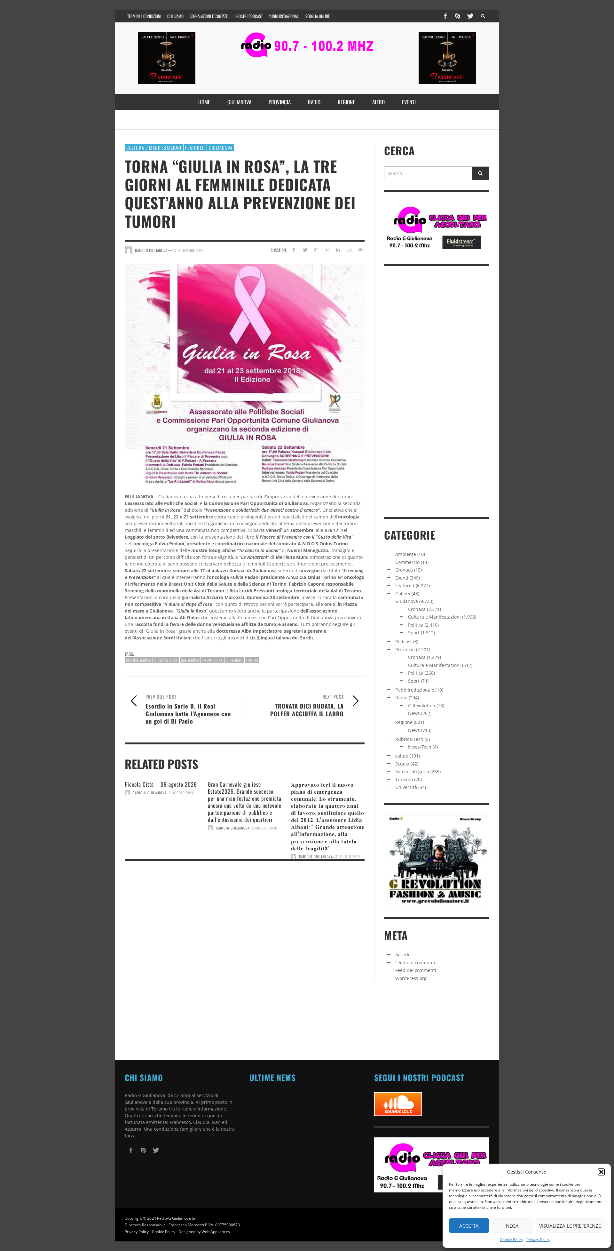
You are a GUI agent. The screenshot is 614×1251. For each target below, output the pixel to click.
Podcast (403, 641)
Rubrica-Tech (409, 739)
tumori (252, 660)
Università (406, 787)
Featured (195, 147)
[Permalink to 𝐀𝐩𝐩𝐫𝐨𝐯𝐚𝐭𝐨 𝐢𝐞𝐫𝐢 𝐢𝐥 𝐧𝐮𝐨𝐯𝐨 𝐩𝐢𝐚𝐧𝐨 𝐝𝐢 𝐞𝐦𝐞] (328, 883)
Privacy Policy (538, 1239)
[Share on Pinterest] (327, 249)
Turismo (404, 779)
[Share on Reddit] (349, 249)
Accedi (402, 954)
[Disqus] (245, 954)
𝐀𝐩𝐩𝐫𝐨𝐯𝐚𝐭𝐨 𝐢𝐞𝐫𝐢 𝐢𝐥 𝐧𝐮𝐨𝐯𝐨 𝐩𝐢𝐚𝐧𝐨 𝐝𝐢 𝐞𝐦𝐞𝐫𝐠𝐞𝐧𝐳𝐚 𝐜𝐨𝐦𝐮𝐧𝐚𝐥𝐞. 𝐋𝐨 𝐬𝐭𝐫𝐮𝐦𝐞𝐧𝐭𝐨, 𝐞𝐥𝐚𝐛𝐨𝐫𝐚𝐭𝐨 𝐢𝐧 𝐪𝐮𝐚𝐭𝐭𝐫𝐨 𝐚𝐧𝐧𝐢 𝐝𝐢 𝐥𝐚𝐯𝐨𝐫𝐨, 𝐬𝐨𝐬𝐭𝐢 (328, 816)
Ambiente (405, 554)
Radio (401, 697)
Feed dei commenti (415, 970)
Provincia (405, 649)
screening (234, 660)
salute (401, 756)
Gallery (402, 593)
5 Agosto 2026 (264, 827)
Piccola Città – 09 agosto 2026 (161, 784)
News (414, 713)
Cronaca (404, 570)
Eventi (401, 578)
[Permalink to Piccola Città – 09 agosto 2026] (161, 820)
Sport (414, 633)
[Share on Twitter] (304, 249)
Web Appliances (215, 1231)
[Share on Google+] (315, 249)
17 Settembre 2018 (188, 250)
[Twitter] (470, 16)
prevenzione (212, 660)
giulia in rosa (166, 660)
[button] (601, 1172)
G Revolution (421, 705)
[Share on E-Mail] (360, 249)
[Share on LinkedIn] (338, 249)
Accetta (469, 1226)
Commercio (407, 562)
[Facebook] (445, 16)
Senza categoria (412, 771)
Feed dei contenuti (415, 962)
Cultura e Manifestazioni (153, 147)
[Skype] (458, 16)
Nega (512, 1226)
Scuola (402, 764)
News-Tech (419, 747)
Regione (404, 722)
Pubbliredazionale (414, 690)
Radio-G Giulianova (150, 792)
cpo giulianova (138, 660)
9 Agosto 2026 (181, 792)
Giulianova (220, 147)
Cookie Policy (511, 1239)
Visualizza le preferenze (570, 1226)
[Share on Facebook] (293, 249)
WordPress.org (411, 978)
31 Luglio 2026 (348, 856)
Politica (415, 625)
